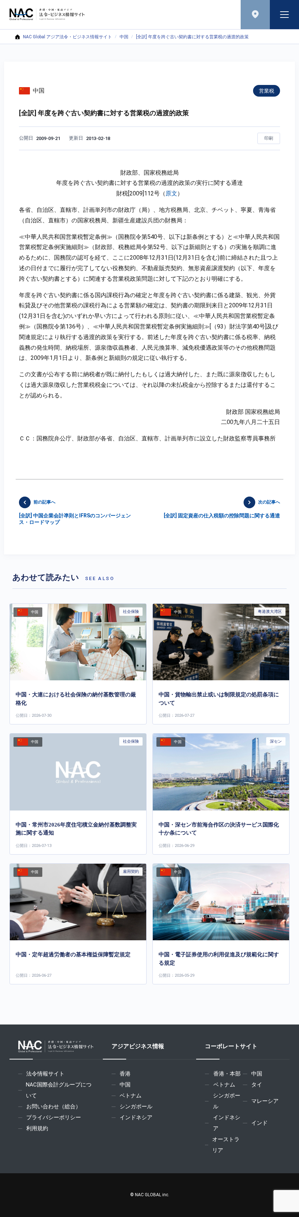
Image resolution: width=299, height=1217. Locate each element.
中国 (124, 37)
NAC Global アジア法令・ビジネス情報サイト (67, 37)
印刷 (268, 138)
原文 (171, 193)
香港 (125, 1073)
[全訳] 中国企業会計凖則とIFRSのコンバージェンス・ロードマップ (75, 512)
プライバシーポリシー (53, 1117)
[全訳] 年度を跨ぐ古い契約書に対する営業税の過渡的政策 (192, 37)
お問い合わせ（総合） (53, 1106)
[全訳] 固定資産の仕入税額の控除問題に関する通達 (222, 508)
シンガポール (136, 1106)
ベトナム (130, 1095)
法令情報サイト (45, 1073)
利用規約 (37, 1128)
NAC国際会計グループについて (59, 1090)
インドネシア (136, 1117)
